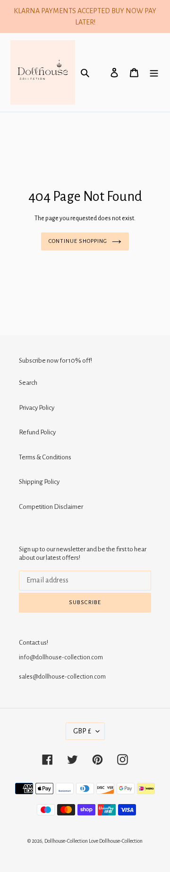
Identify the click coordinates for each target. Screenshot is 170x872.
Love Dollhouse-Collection (116, 841)
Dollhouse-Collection (66, 841)
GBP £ (82, 731)
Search (28, 382)
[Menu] (154, 72)
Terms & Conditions (45, 457)
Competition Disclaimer (51, 506)
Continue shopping (78, 241)
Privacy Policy (36, 407)
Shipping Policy (39, 481)
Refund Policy (37, 432)
